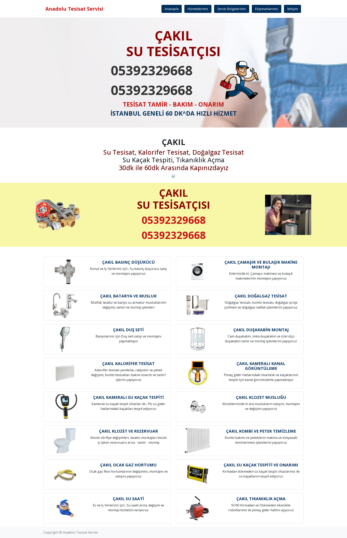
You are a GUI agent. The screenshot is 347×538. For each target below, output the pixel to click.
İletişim (292, 9)
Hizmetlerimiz (198, 9)
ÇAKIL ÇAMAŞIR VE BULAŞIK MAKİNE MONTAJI (261, 264)
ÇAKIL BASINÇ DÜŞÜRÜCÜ (128, 262)
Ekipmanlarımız (266, 9)
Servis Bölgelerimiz (231, 9)
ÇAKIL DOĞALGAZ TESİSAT (261, 296)
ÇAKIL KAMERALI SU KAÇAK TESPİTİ (128, 397)
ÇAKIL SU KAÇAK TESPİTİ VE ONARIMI (261, 465)
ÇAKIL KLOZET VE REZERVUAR (128, 431)
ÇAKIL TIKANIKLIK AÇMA (261, 498)
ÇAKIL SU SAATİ (128, 498)
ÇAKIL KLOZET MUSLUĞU (261, 397)
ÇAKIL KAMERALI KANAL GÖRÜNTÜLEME (261, 366)
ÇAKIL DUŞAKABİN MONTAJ (261, 329)
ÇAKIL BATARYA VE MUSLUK (128, 296)
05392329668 (152, 70)
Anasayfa (172, 9)
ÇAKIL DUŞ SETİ (128, 329)
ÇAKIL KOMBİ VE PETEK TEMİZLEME (261, 431)
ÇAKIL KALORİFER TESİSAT (128, 363)
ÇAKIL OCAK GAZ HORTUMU (128, 465)
